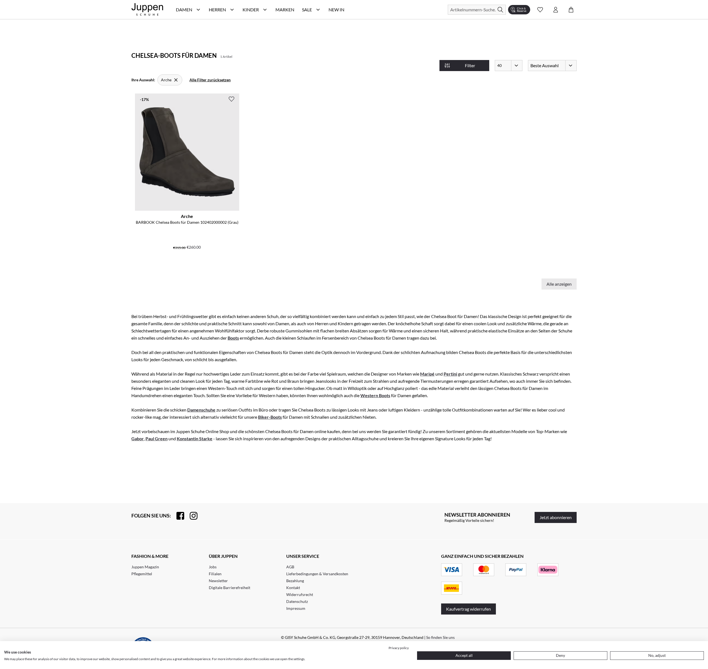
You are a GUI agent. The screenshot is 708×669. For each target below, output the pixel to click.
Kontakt (293, 587)
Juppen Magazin (145, 566)
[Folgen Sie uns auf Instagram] (190, 516)
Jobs (213, 566)
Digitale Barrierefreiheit (229, 587)
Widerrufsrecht (299, 594)
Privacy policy (399, 648)
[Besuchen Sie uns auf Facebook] (177, 516)
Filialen (215, 573)
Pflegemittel (141, 573)
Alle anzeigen (559, 284)
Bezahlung (295, 580)
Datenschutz (297, 601)
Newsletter (218, 580)
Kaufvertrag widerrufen (468, 608)
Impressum (295, 608)
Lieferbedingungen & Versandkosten (317, 573)
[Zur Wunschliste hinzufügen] (231, 99)
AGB (290, 566)
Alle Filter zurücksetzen (210, 79)
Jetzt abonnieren (556, 517)
